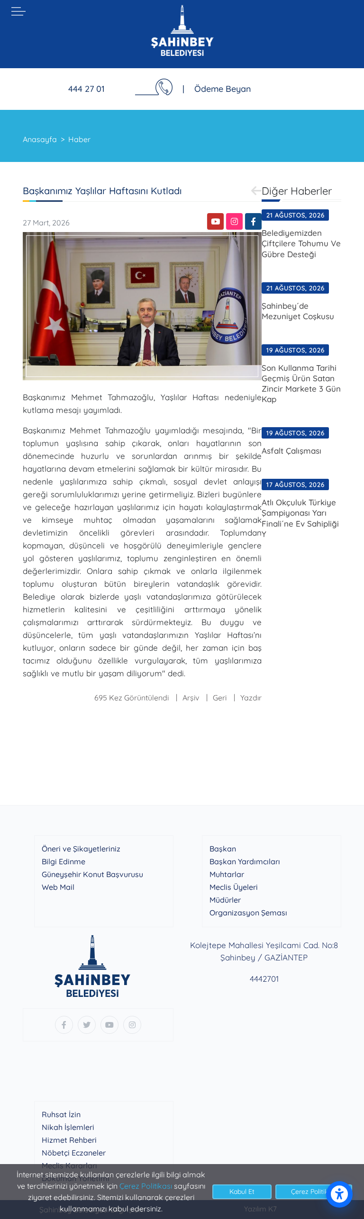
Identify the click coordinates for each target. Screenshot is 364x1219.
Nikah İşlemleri (68, 1127)
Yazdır (251, 697)
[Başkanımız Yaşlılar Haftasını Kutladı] (142, 305)
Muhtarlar (226, 874)
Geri (220, 697)
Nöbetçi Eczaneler (74, 1152)
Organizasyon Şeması (248, 912)
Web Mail (58, 887)
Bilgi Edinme (63, 861)
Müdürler (225, 900)
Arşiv (190, 697)
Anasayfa (40, 139)
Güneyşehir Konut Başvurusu (92, 874)
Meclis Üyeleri (233, 887)
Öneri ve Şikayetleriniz (81, 848)
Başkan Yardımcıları (244, 861)
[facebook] (253, 221)
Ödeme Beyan (222, 88)
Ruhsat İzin (61, 1114)
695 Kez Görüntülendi (131, 697)
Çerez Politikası (145, 1186)
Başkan (222, 848)
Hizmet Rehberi (69, 1140)
